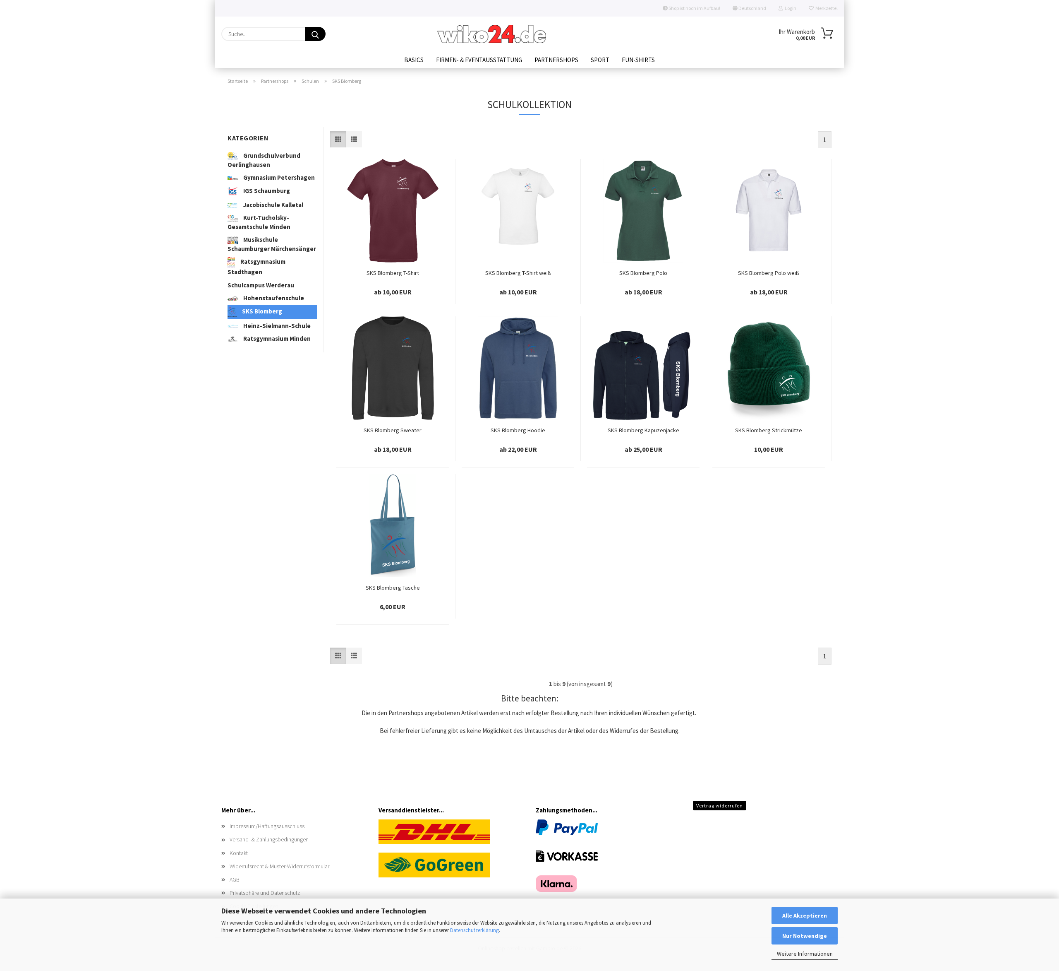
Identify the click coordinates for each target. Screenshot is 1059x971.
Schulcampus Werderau (261, 285)
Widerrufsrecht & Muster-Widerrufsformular (279, 866)
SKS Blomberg (261, 311)
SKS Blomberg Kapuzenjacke (643, 430)
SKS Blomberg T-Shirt (393, 273)
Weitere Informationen (805, 953)
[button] (338, 139)
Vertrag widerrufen (719, 805)
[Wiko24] (491, 34)
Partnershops (556, 60)
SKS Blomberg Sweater (393, 430)
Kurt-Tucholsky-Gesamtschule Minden (259, 222)
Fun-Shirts (638, 60)
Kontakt (239, 853)
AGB (235, 879)
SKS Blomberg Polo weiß (768, 273)
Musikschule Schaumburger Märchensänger (272, 244)
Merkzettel (826, 8)
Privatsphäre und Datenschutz (265, 892)
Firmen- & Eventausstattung (479, 60)
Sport (600, 60)
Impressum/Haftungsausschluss (267, 826)
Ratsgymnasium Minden (276, 338)
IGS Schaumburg (266, 191)
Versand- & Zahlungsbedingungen (269, 839)
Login (789, 8)
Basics (414, 60)
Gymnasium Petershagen (278, 177)
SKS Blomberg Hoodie (518, 430)
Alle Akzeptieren (804, 915)
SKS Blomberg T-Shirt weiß (518, 273)
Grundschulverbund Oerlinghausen (264, 160)
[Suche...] (315, 34)
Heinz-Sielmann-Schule (276, 326)
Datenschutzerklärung (474, 930)
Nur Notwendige (804, 936)
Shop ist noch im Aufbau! (694, 8)
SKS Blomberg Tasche (393, 587)
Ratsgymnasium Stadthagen (256, 267)
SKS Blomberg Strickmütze (768, 430)
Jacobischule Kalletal (272, 205)
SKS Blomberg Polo (643, 273)
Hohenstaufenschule (273, 298)
